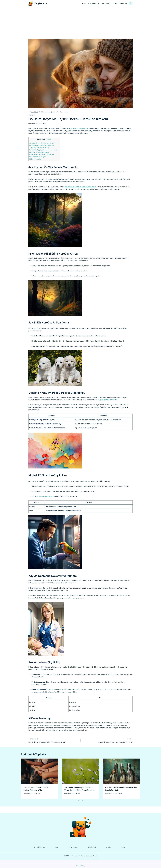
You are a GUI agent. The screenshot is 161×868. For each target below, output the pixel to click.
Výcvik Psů (106, 3)
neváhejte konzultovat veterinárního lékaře (80, 187)
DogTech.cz (33, 123)
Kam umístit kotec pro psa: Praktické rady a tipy (115, 740)
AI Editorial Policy (80, 865)
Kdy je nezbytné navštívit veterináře (41, 154)
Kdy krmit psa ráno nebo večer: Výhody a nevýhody (47, 740)
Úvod (83, 3)
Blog (56, 847)
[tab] (77, 800)
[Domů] (29, 112)
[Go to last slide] (23, 778)
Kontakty (123, 3)
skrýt (48, 139)
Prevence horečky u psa (37, 157)
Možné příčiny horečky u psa (39, 152)
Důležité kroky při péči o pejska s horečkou (43, 150)
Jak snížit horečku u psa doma (39, 147)
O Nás (115, 3)
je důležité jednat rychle (108, 400)
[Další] (137, 778)
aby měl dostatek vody (46, 496)
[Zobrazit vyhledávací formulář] (131, 3)
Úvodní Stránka (39, 847)
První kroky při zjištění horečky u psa (41, 145)
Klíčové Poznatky (35, 159)
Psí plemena (73, 847)
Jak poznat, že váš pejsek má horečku (42, 143)
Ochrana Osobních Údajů (88, 856)
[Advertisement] (80, 19)
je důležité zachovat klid (79, 128)
